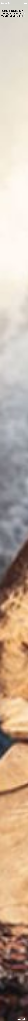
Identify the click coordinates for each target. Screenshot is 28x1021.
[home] (5, 3)
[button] (25, 3)
